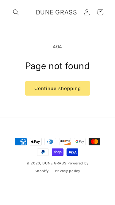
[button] (16, 12)
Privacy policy (67, 171)
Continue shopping (57, 88)
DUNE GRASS (54, 163)
